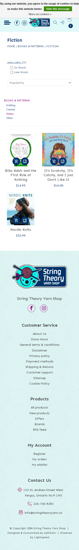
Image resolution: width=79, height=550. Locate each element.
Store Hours (39, 339)
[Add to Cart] (16, 161)
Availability (16, 62)
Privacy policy (39, 356)
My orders (39, 459)
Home (11, 46)
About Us (39, 334)
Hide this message (58, 9)
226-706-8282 (43, 504)
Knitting (10, 105)
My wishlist (39, 465)
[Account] (62, 23)
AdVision (50, 532)
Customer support (39, 372)
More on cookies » (40, 14)
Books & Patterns (31, 46)
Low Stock (21, 72)
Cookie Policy (39, 383)
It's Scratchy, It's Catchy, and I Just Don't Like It (58, 175)
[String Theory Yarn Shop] (39, 27)
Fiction (53, 46)
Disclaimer (39, 350)
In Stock (20, 67)
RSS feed (39, 430)
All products (39, 407)
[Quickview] (25, 161)
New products (39, 413)
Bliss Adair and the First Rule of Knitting (20, 175)
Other (9, 118)
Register (39, 454)
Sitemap (39, 378)
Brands (39, 424)
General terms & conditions (39, 345)
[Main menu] (7, 23)
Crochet (10, 109)
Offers (39, 419)
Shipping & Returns (39, 367)
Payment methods (39, 361)
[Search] (55, 23)
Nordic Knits (20, 230)
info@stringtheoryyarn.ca (43, 513)
